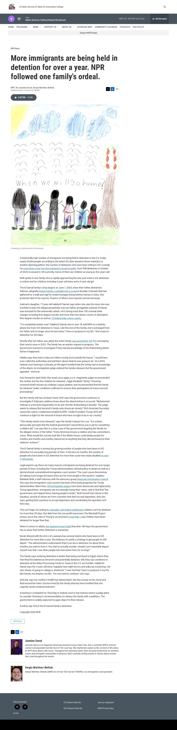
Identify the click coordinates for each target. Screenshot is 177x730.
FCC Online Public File (72, 703)
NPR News (15, 48)
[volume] (19, 19)
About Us (67, 27)
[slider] (23, 18)
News (36, 27)
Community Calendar (106, 27)
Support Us (50, 27)
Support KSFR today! (88, 33)
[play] (11, 18)
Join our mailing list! (106, 703)
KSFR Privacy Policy (106, 708)
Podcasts (125, 27)
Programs (21, 27)
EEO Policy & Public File (73, 708)
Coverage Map (84, 27)
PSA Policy (138, 27)
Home (11, 27)
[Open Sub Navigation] (29, 27)
